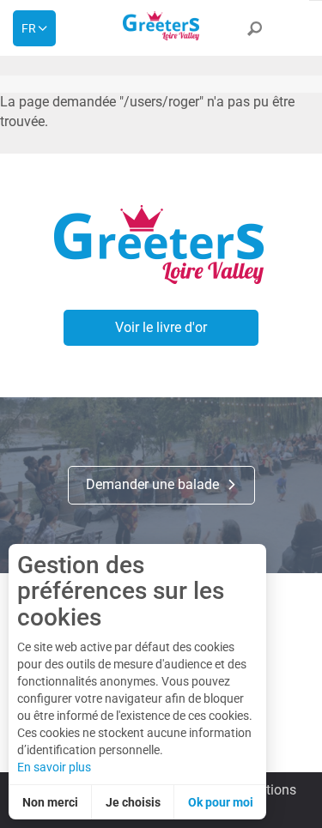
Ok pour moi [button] (220, 802)
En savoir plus (54, 767)
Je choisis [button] (133, 802)
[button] (254, 31)
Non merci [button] (50, 802)
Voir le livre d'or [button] (161, 327)
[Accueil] (161, 25)
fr (28, 28)
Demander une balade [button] (154, 484)
